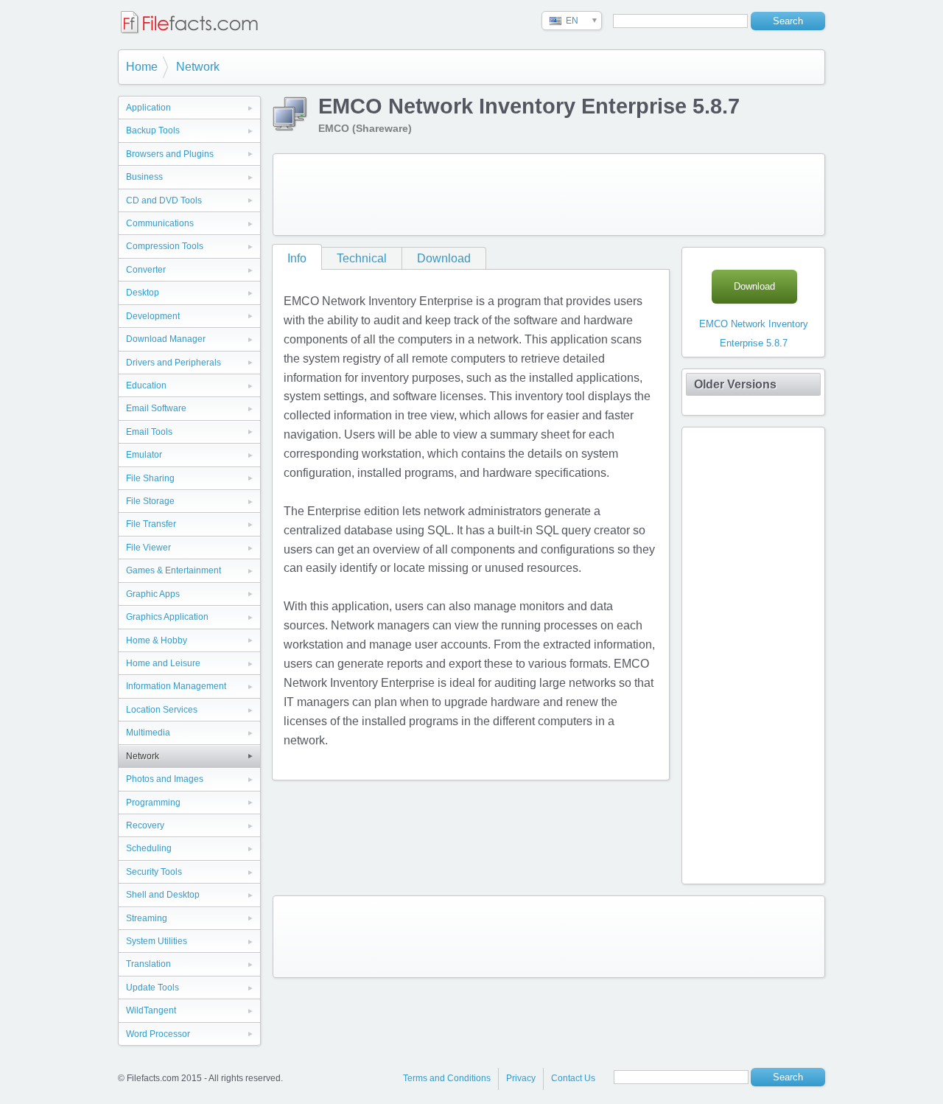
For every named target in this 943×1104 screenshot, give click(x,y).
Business (144, 177)
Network (198, 66)
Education (146, 385)
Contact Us (573, 1078)
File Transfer (151, 524)
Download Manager (166, 339)
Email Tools (149, 432)
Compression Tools (164, 246)
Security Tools (154, 872)
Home (142, 66)
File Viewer (148, 547)
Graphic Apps (153, 594)
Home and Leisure (163, 663)
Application (148, 107)
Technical (362, 258)
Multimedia (148, 732)
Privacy (521, 1078)
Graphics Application (167, 617)
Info (296, 258)
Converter (146, 270)
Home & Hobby (156, 640)
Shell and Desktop (163, 895)
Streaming (146, 918)
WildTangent (151, 1010)
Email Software (156, 408)
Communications (160, 223)
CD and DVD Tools (164, 200)
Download (444, 258)
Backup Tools (153, 130)
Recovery (145, 825)
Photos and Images (164, 779)
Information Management (176, 686)
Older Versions (735, 384)
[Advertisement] (549, 194)
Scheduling (149, 848)
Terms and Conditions (447, 1078)
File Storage (150, 501)
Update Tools (152, 987)
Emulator (144, 455)
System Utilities (156, 941)
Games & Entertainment (173, 570)
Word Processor (158, 1034)
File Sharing (150, 478)
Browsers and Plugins (170, 154)
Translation (148, 964)
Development (153, 316)
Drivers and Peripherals (173, 362)
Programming (153, 802)
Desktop (142, 292)
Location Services (161, 710)
